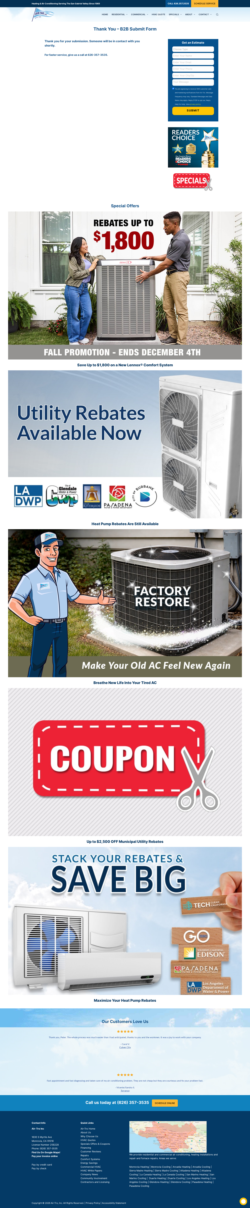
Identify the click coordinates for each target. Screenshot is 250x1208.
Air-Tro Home (88, 1128)
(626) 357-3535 (49, 1148)
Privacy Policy (93, 1203)
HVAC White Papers (91, 1170)
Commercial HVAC (91, 1166)
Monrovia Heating (139, 1166)
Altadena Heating (189, 1170)
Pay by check (39, 1168)
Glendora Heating (159, 1182)
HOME (105, 14)
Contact (204, 14)
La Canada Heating (150, 1174)
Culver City (125, 1047)
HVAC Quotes (88, 1140)
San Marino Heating (197, 1174)
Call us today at (117, 1102)
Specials (174, 14)
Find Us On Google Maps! (46, 1152)
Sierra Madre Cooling (166, 1170)
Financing (86, 1147)
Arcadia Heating (181, 1166)
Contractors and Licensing (95, 1182)
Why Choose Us (89, 1136)
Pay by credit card (42, 1164)
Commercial (138, 14)
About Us (86, 1132)
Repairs (85, 1155)
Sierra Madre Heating (141, 1170)
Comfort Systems (90, 1159)
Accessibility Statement (114, 1203)
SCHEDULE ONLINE (165, 1103)
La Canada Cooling (173, 1174)
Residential (118, 14)
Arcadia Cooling (202, 1166)
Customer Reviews (91, 1151)
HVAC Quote (158, 14)
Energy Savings (89, 1163)
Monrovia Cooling (161, 1166)
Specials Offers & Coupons (95, 1144)
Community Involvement (94, 1178)
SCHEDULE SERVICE (204, 3)
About (188, 14)
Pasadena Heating (202, 1182)
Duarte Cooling (176, 1178)
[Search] (217, 14)
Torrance (125, 1091)
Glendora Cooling (180, 1182)
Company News (89, 1174)
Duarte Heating (157, 1178)
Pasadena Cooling (139, 1185)
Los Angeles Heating (198, 1178)
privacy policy (195, 104)
